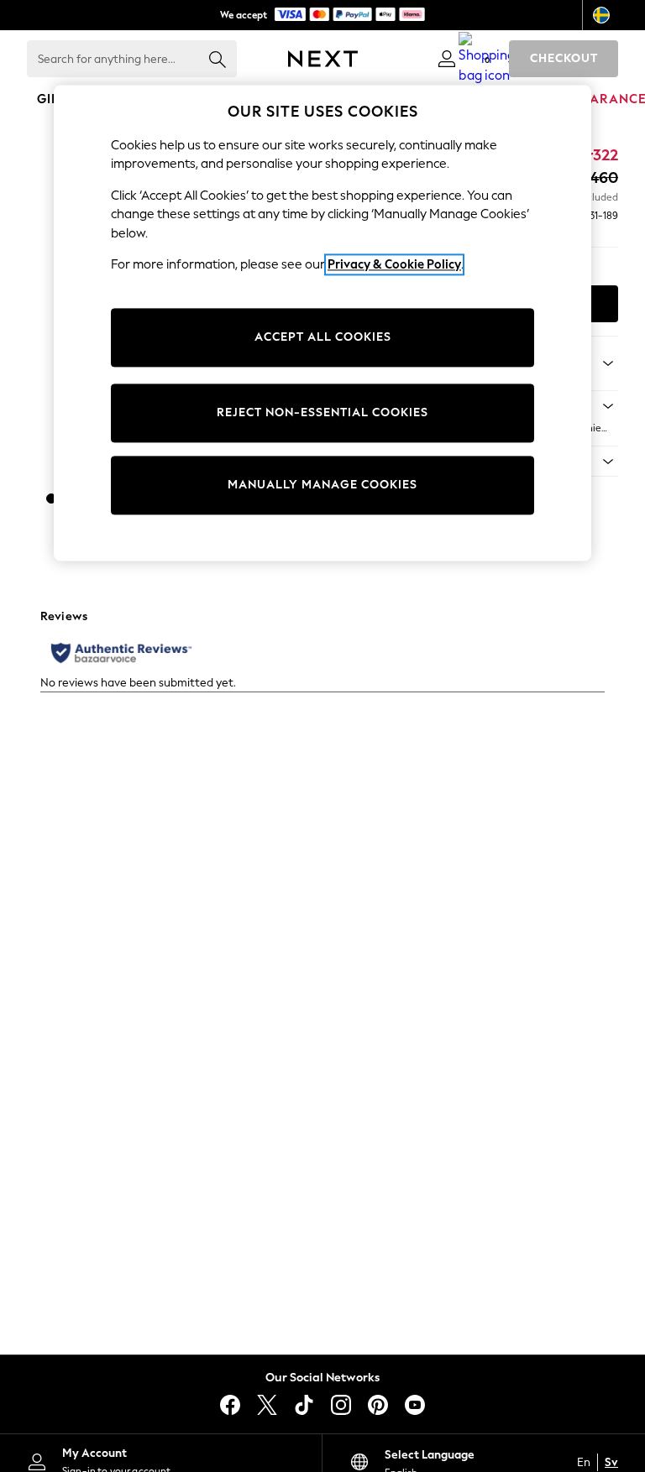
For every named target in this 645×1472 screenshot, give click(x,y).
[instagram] (340, 1404)
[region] (322, 323)
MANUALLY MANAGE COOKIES (322, 485)
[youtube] (414, 1404)
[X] (267, 1404)
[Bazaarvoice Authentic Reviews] (121, 653)
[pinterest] (377, 1404)
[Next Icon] (323, 58)
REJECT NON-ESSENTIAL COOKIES (322, 412)
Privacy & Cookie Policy (394, 264)
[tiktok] (304, 1404)
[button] (51, 498)
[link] (446, 58)
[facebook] (230, 1404)
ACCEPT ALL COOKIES (322, 337)
